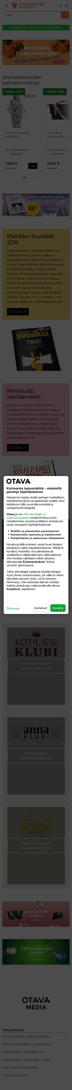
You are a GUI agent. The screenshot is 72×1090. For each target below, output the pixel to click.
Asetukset (40, 608)
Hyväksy (58, 608)
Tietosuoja (13, 608)
